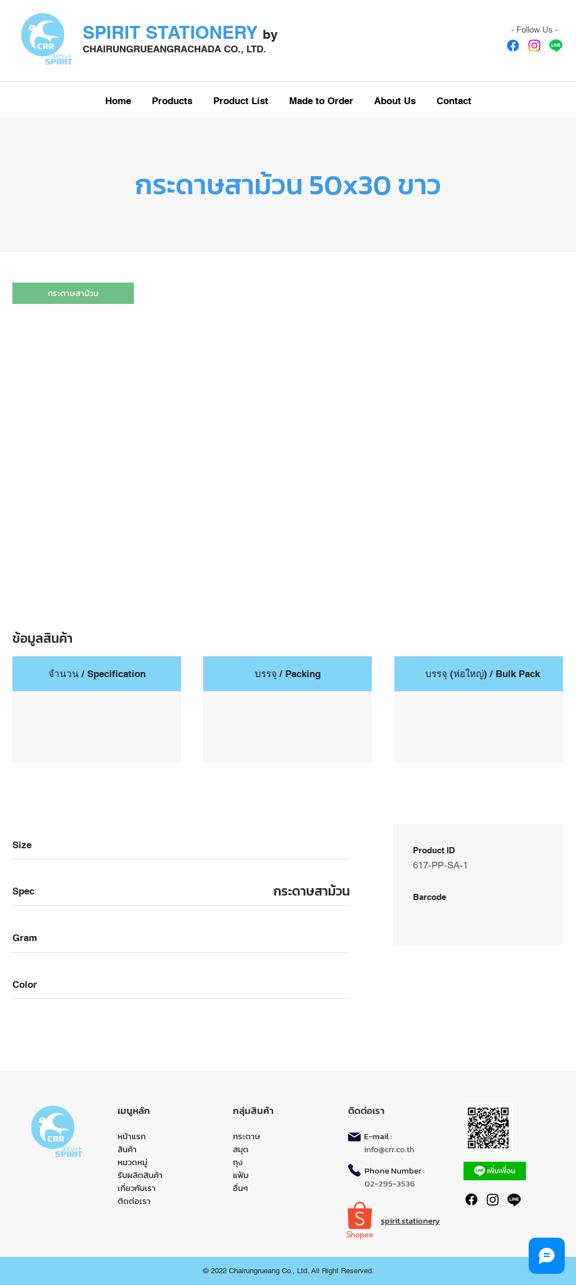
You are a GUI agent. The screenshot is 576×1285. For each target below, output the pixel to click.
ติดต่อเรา (134, 1200)
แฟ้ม (241, 1174)
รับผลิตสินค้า (140, 1174)
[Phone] (354, 1170)
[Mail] (354, 1137)
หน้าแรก (132, 1136)
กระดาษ (246, 1136)
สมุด (241, 1149)
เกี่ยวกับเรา (137, 1187)
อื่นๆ (240, 1187)
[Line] (556, 45)
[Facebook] (513, 45)
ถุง (237, 1162)
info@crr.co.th (389, 1149)
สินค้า (127, 1149)
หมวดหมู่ (132, 1162)
